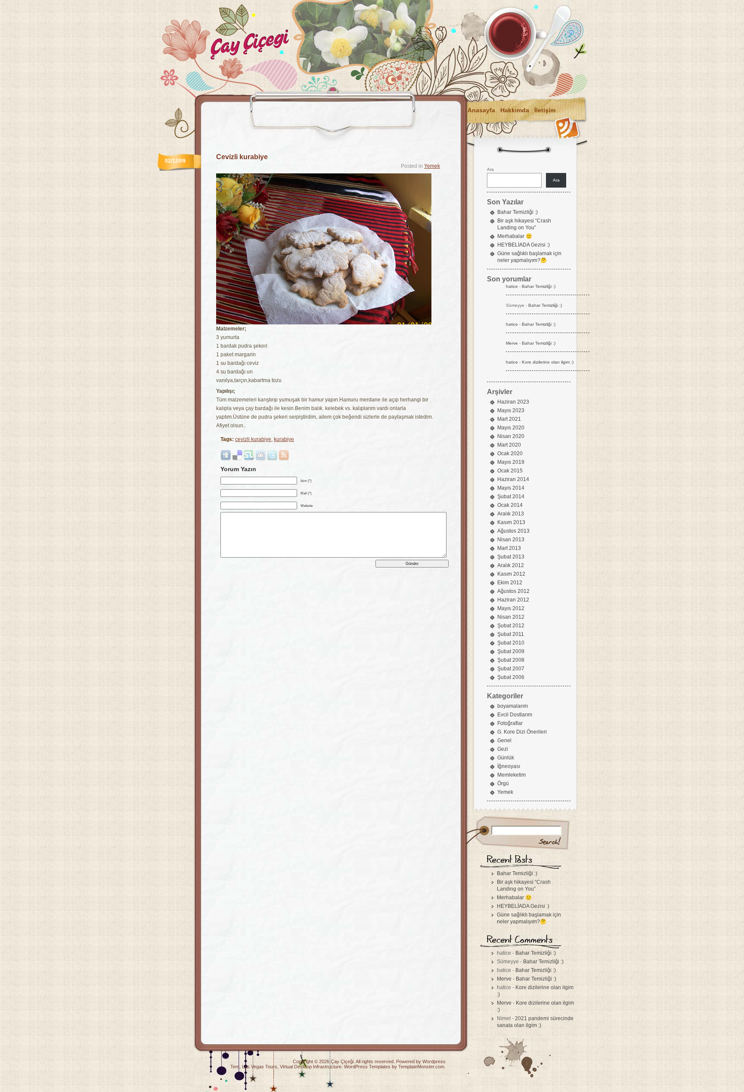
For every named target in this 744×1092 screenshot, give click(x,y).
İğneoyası (508, 766)
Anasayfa (481, 110)
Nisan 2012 (510, 617)
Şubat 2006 (510, 677)
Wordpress (434, 1061)
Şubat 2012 (510, 626)
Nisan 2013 (510, 540)
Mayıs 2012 (510, 608)
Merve (512, 343)
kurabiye (284, 439)
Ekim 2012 (509, 583)
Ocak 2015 (510, 471)
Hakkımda (514, 110)
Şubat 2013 (510, 557)
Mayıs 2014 (510, 488)
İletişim (544, 110)
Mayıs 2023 (510, 410)
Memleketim (511, 775)
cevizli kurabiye (253, 439)
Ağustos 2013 (513, 531)
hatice (512, 286)
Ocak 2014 (510, 505)
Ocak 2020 (510, 453)
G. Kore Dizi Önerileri (522, 732)
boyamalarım (512, 706)
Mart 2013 (509, 548)
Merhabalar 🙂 (514, 236)
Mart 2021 (509, 419)
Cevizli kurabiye (242, 156)
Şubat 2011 (510, 634)
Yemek (432, 166)
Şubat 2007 (510, 669)
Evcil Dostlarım (514, 715)
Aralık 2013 (510, 514)
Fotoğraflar (510, 723)
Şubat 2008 (510, 660)
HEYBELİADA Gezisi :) (523, 245)
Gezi (502, 749)
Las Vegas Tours (259, 1066)
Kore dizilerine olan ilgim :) (548, 362)
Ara (490, 169)
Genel (504, 740)
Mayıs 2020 (510, 428)
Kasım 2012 (511, 574)
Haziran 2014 (513, 479)
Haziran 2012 (513, 600)
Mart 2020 (509, 445)
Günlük (505, 758)
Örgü (503, 783)
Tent (234, 1066)
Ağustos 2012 (513, 591)
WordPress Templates (367, 1066)
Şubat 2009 (510, 651)
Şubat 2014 (510, 497)
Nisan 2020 (510, 436)
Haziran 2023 (513, 402)
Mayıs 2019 (510, 462)
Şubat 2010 (510, 643)
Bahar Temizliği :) (517, 212)
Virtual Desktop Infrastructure (310, 1066)
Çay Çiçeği (342, 1061)
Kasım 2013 (511, 522)
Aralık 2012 (510, 565)
